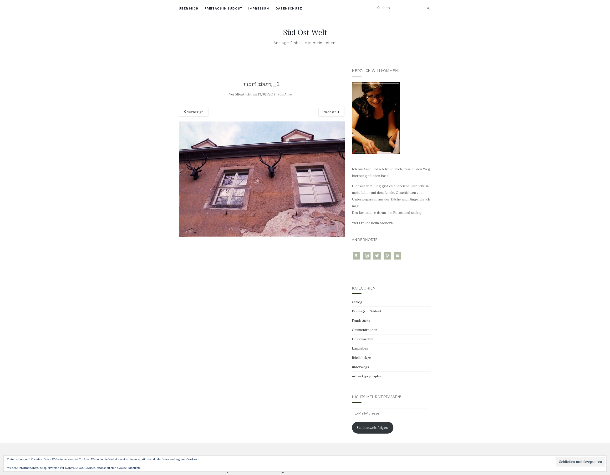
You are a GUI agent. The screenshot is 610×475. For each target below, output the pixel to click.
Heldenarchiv (362, 339)
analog (357, 302)
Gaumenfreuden (364, 330)
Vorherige (194, 112)
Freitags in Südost (223, 8)
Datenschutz (288, 8)
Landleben (360, 348)
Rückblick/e (361, 357)
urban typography (366, 376)
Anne (288, 94)
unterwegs (360, 367)
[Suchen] (428, 8)
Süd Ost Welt (305, 32)
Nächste (330, 112)
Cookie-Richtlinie (129, 468)
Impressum (258, 8)
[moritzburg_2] (262, 179)
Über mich (188, 8)
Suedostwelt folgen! (372, 427)
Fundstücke (361, 320)
